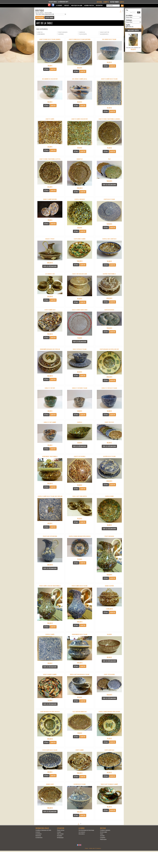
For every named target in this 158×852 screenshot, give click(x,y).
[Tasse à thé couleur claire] (79, 296)
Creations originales (105, 830)
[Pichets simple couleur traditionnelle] (49, 621)
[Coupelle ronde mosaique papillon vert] (109, 736)
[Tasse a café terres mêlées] (79, 516)
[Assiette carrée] (49, 145)
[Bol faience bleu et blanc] (109, 60)
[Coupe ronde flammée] (79, 259)
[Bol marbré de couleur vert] (49, 100)
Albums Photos (89, 5)
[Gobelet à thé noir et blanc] (79, 409)
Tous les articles (39, 12)
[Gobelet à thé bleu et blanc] (109, 409)
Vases (101, 834)
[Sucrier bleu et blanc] (79, 810)
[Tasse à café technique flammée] (109, 805)
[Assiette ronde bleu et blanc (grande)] (49, 63)
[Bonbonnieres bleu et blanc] (79, 660)
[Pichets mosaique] (109, 572)
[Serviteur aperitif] (109, 326)
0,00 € (122, 2)
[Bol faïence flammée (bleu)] (79, 100)
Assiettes (102, 835)
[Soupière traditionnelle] (109, 296)
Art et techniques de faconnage (86, 830)
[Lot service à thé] (49, 294)
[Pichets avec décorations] (49, 563)
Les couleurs (82, 832)
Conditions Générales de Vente (43, 830)
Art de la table (48, 12)
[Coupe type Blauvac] (109, 692)
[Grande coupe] (49, 806)
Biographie (99, 5)
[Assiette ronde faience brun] (79, 336)
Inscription (59, 835)
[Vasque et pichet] (49, 260)
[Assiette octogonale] (79, 483)
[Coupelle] (79, 440)
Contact (66, 5)
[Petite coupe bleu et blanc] (49, 770)
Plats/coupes (103, 839)
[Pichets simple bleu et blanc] (79, 620)
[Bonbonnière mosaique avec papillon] (49, 374)
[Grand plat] (79, 186)
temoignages (60, 837)
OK (139, 12)
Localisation (39, 834)
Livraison (38, 832)
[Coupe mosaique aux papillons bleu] (49, 737)
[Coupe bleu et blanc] (109, 222)
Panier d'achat (60, 830)
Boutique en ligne (76, 5)
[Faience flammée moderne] (49, 218)
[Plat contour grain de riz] (79, 731)
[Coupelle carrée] (49, 661)
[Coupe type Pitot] (109, 440)
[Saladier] (109, 655)
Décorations (82, 834)
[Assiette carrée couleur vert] (79, 146)
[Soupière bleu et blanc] (109, 479)
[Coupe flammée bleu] (49, 332)
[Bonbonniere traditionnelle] (49, 481)
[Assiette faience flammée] (49, 698)
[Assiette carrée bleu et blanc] (109, 106)
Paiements (38, 835)
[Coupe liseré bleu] (109, 770)
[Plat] (109, 179)
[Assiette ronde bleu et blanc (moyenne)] (79, 66)
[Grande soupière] (109, 607)
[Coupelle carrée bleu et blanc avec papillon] (49, 521)
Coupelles (102, 837)
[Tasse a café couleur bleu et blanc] (79, 695)
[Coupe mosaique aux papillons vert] (109, 375)
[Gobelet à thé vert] (49, 409)
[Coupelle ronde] (109, 523)
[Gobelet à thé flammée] (49, 443)
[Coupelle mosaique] (79, 225)
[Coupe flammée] (79, 771)
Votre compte (60, 834)
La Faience (59, 5)
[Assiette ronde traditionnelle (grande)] (109, 146)
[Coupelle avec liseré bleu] (109, 259)
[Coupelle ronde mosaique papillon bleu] (79, 557)
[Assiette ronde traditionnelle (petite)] (49, 185)
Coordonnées (39, 837)
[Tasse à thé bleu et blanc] (79, 370)
